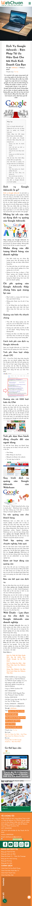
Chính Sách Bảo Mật (7, 875)
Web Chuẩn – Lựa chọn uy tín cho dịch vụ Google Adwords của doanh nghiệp (15, 180)
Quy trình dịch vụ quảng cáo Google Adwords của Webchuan (15, 162)
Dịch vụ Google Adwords (13, 720)
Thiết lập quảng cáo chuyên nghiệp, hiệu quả (16, 170)
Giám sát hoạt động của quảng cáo (16, 173)
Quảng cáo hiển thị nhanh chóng (16, 144)
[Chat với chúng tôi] (29, 897)
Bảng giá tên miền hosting (9, 858)
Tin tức (16, 72)
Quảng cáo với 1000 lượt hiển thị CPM (16, 155)
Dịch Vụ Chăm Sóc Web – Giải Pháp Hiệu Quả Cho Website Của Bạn (16, 665)
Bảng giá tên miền (6, 863)
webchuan (14, 67)
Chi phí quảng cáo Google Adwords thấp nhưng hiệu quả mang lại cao (15, 139)
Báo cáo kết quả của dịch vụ (16, 176)
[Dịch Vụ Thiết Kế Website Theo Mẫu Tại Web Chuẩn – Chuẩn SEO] (16, 764)
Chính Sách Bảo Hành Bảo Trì (10, 870)
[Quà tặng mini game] (16, 795)
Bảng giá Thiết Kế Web (8, 852)
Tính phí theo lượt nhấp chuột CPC (16, 151)
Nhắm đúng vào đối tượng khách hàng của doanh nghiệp (15, 135)
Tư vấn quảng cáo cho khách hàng (16, 166)
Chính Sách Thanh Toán (8, 873)
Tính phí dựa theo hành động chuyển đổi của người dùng (15, 158)
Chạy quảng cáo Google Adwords (15, 717)
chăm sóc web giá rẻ (12, 714)
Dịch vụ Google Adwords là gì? (15, 126)
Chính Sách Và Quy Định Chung (10, 868)
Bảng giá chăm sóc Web (8, 854)
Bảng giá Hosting (6, 861)
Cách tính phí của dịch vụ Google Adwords (16, 148)
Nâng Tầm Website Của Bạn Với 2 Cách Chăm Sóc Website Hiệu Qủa (16, 671)
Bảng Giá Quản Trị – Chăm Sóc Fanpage (13, 856)
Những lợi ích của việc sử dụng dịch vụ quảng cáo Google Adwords (15, 130)
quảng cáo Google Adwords (14, 727)
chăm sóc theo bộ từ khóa (16, 711)
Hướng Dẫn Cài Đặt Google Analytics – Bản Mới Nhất (13, 740)
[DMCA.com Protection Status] (18, 839)
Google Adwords (10, 724)
